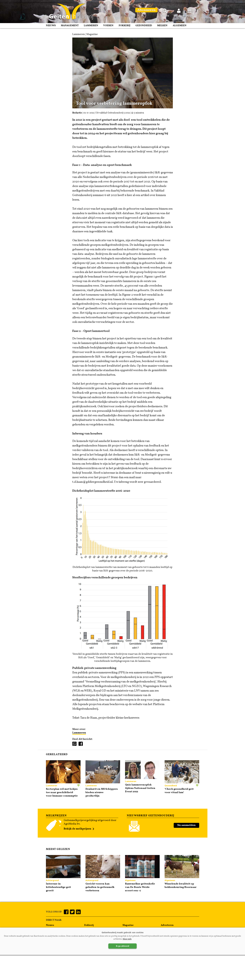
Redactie (77, 112)
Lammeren (91, 25)
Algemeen (179, 25)
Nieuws (51, 25)
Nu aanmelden (186, 825)
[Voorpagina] (69, 11)
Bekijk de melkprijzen (77, 829)
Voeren (108, 25)
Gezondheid (143, 25)
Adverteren (167, 925)
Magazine (128, 925)
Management (70, 25)
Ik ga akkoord (122, 946)
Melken (162, 25)
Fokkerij (124, 25)
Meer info (127, 939)
